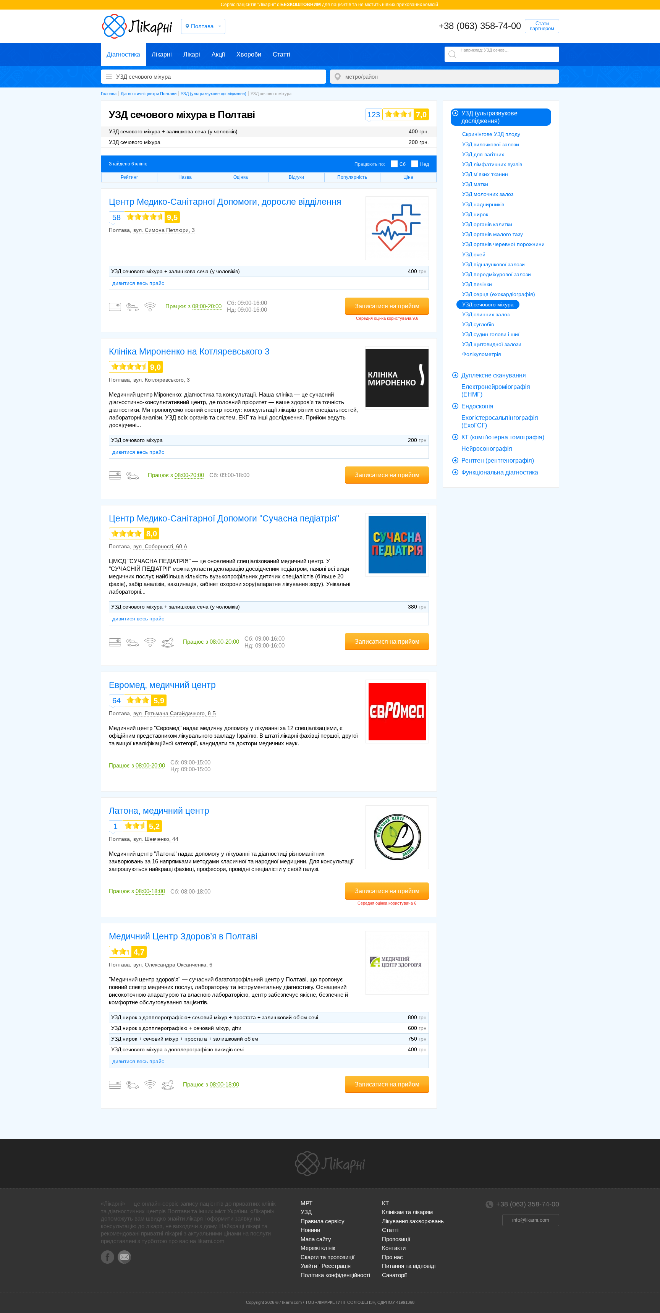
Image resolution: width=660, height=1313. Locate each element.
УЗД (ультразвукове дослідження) (489, 117)
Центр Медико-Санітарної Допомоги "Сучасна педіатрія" (224, 518)
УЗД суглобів (478, 324)
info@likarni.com (530, 1220)
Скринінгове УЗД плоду (491, 134)
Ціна (408, 177)
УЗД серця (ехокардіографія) (498, 294)
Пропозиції (396, 1239)
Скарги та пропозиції (327, 1257)
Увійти (309, 1266)
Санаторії (394, 1275)
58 (116, 217)
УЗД (306, 1212)
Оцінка (240, 177)
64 (116, 700)
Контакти (394, 1248)
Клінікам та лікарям (407, 1212)
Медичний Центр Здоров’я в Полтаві (183, 936)
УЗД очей (473, 254)
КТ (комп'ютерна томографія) (502, 437)
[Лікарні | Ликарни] (330, 1164)
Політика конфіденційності (335, 1275)
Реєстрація (336, 1266)
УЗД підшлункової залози (493, 264)
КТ (385, 1203)
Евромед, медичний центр (162, 685)
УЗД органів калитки (487, 224)
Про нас (392, 1257)
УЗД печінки (477, 284)
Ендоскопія (477, 406)
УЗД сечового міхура (488, 304)
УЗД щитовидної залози (491, 344)
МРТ (306, 1203)
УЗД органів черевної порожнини (503, 244)
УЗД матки (475, 184)
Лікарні (162, 54)
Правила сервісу (323, 1221)
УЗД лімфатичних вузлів (492, 164)
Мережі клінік (318, 1248)
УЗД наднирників (483, 204)
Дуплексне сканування (493, 375)
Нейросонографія (486, 448)
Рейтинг (129, 177)
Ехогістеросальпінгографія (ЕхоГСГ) (499, 421)
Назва (185, 177)
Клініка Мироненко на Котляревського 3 (189, 351)
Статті (281, 54)
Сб (403, 164)
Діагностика (123, 54)
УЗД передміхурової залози (496, 274)
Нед (424, 164)
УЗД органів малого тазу (492, 234)
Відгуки (296, 177)
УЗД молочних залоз (487, 194)
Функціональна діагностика (499, 472)
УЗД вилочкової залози (490, 144)
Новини (310, 1230)
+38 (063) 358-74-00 (479, 26)
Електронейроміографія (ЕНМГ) (495, 391)
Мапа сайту (316, 1239)
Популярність (352, 177)
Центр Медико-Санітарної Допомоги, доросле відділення (225, 202)
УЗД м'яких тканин (485, 174)
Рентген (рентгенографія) (497, 460)
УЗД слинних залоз (486, 314)
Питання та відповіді (408, 1266)
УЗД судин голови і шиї (490, 334)
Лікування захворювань (413, 1221)
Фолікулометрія (481, 354)
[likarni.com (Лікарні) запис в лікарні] (137, 26)
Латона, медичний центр (159, 811)
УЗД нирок (475, 214)
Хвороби (248, 54)
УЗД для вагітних (483, 154)
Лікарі (191, 54)
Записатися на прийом (387, 306)
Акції (218, 54)
